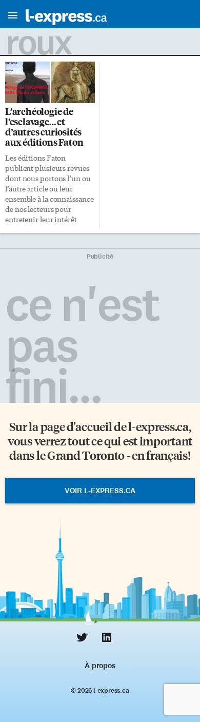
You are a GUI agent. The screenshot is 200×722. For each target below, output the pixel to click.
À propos (100, 665)
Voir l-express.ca (100, 490)
